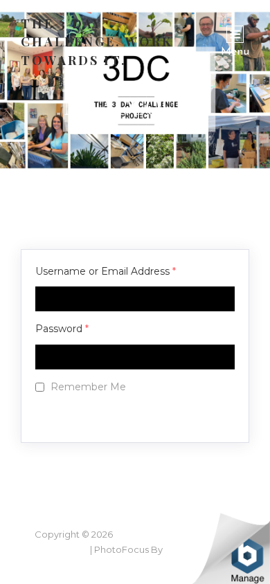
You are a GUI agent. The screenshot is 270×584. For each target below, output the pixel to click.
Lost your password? (99, 415)
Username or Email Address (105, 271)
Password (62, 328)
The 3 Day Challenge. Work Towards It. (97, 42)
